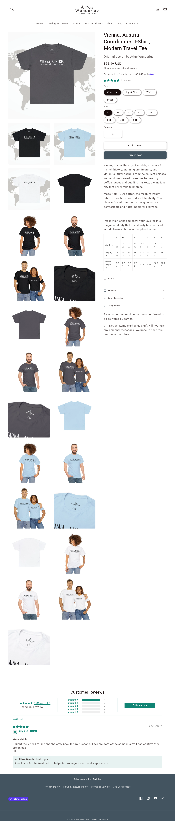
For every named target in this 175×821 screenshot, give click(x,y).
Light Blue (132, 92)
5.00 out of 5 (42, 703)
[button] (12, 9)
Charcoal (112, 92)
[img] (21, 726)
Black (110, 99)
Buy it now (135, 155)
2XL (151, 112)
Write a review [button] (140, 705)
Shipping (108, 68)
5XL (135, 120)
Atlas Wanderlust (82, 819)
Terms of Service (100, 786)
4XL (122, 120)
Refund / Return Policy (75, 786)
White (149, 92)
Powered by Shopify (99, 819)
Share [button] (111, 278)
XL (139, 112)
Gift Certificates (122, 786)
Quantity (108, 127)
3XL (109, 120)
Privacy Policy (52, 786)
